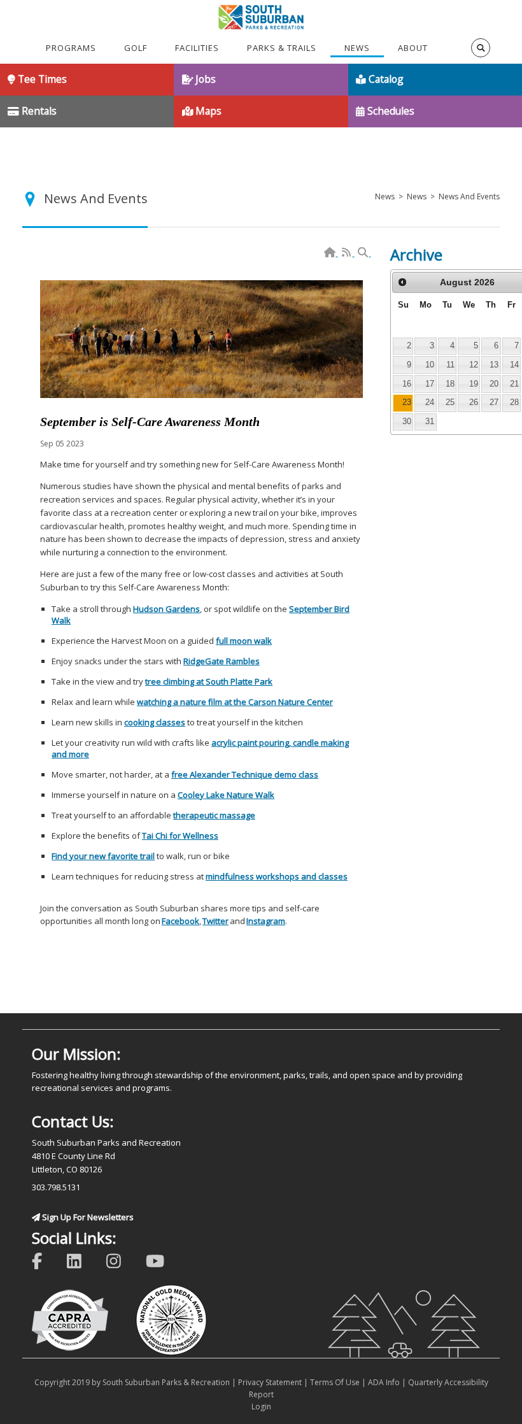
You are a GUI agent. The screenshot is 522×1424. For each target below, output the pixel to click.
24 (429, 402)
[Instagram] (122, 1260)
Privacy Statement (270, 1382)
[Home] (330, 253)
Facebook (180, 921)
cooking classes (154, 722)
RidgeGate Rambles (221, 661)
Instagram (265, 921)
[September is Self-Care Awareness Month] (201, 339)
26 (473, 402)
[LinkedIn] (82, 1260)
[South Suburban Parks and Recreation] (261, 16)
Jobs (204, 79)
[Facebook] (45, 1260)
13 (494, 364)
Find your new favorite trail (103, 856)
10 (429, 364)
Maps (207, 111)
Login (261, 1406)
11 (450, 364)
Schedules (389, 111)
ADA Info (384, 1382)
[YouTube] (163, 1260)
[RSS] (347, 253)
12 (473, 364)
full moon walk (244, 640)
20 (494, 383)
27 (494, 402)
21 (514, 383)
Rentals (38, 111)
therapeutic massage (214, 815)
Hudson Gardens (166, 609)
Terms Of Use (335, 1382)
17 (429, 383)
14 (514, 364)
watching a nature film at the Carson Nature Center (235, 702)
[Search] (363, 253)
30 (406, 421)
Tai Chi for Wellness (180, 835)
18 (450, 383)
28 (514, 402)
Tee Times (41, 79)
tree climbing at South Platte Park (208, 681)
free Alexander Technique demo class (244, 774)
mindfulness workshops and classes (277, 876)
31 (429, 421)
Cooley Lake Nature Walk (226, 795)
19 (473, 383)
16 (406, 383)
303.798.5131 (56, 1187)
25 (450, 402)
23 (406, 402)
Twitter (215, 921)
